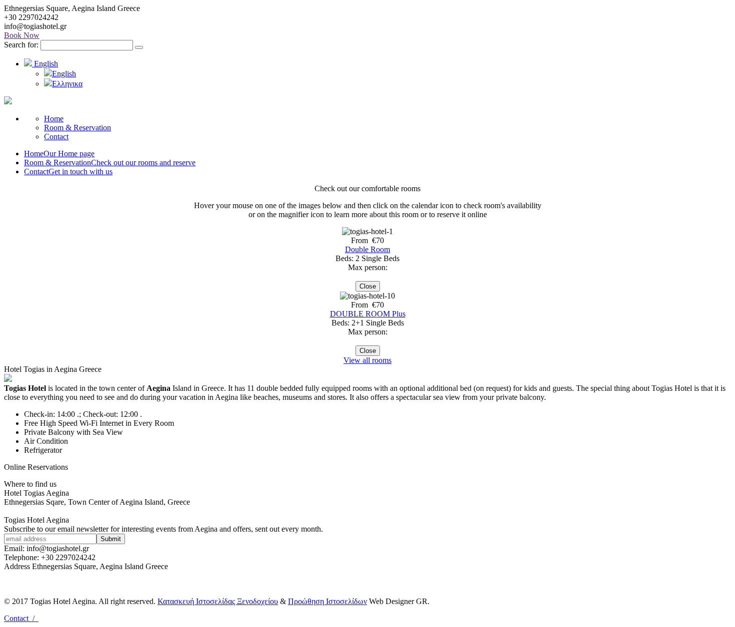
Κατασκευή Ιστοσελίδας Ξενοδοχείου (218, 601)
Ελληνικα (67, 83)
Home (54, 118)
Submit (110, 539)
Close (368, 286)
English (45, 63)
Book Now (22, 35)
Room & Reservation (77, 127)
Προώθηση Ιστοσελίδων (327, 601)
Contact (56, 136)
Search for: (21, 44)
